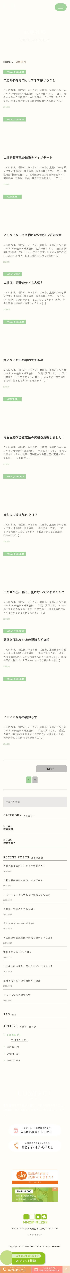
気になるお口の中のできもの (23, 360)
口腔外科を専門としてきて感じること (29, 80)
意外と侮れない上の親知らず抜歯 (26, 639)
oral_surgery (15, 72)
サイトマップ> (35, 1234)
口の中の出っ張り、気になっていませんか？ (34, 592)
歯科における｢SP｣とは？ (20, 514)
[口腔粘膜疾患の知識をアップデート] (35, 134)
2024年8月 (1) (19, 1040)
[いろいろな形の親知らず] (35, 694)
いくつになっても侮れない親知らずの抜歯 (32, 235)
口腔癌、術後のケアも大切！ (23, 282)
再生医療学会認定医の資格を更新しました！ (34, 437)
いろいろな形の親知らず (20, 717)
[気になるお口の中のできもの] (35, 337)
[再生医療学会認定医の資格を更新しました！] (35, 414)
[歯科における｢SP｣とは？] (35, 491)
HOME (7, 61)
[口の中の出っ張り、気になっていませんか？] (35, 569)
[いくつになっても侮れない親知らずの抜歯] (35, 212)
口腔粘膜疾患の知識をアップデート (27, 157)
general (12, 197)
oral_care (13, 274)
